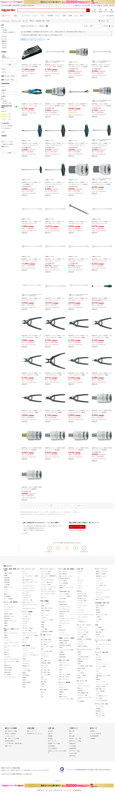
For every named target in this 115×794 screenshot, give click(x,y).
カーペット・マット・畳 (102, 684)
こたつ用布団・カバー (101, 696)
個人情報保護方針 (94, 736)
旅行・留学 (43, 644)
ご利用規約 (92, 738)
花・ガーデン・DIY (16, 20)
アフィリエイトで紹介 (74, 751)
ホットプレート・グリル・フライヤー (11, 646)
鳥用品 (79, 663)
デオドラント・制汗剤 (64, 674)
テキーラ (80, 587)
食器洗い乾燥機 (8, 667)
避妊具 (60, 647)
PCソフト (25, 642)
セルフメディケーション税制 (8, 773)
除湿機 (5, 625)
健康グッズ (62, 694)
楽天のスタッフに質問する (77, 526)
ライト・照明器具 (8, 598)
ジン (79, 576)
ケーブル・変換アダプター (47, 582)
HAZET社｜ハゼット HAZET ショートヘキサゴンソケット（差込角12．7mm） (78, 184)
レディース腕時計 (100, 629)
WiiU (60, 625)
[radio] (2, 27)
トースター (7, 640)
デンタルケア (26, 663)
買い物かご (50, 731)
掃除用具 (98, 610)
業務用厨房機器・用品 (64, 591)
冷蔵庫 (64, 15)
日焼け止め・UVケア (64, 676)
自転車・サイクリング (101, 571)
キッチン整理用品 (63, 583)
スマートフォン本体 (46, 571)
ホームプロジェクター (28, 586)
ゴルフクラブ (99, 578)
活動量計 (25, 677)
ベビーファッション (82, 629)
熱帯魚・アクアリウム (83, 659)
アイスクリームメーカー (10, 677)
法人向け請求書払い (53, 748)
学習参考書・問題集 (46, 663)
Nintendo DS (62, 630)
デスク (97, 671)
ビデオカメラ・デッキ (28, 588)
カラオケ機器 (44, 629)
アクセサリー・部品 (27, 600)
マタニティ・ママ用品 (83, 632)
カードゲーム (81, 610)
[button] (1, 56)
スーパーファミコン (64, 634)
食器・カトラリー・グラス (65, 576)
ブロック (80, 619)
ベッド (97, 661)
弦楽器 (42, 624)
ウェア (97, 587)
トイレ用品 (98, 619)
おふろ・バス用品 (82, 634)
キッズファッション (82, 627)
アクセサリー (44, 617)
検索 (10, 64)
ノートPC (25, 616)
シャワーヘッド (26, 668)
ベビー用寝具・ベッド (83, 636)
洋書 (42, 677)
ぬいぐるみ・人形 (82, 593)
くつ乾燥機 (7, 584)
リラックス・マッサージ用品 (66, 699)
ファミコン (62, 632)
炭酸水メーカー (8, 665)
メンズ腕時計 (99, 627)
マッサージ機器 (26, 670)
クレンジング (62, 667)
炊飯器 (5, 635)
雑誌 (42, 658)
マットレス (98, 657)
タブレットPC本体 (45, 573)
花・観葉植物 (81, 701)
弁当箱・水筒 (62, 585)
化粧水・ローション (64, 665)
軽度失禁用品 (62, 657)
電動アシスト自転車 (101, 573)
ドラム (42, 612)
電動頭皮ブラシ (26, 666)
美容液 (60, 669)
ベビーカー (80, 641)
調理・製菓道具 (63, 573)
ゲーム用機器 (26, 637)
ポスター (43, 686)
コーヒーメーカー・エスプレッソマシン (11, 643)
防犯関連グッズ (99, 708)
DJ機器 (42, 622)
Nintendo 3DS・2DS (64, 611)
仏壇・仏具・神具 (100, 715)
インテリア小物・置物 (101, 700)
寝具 (97, 654)
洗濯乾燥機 (7, 577)
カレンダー (43, 653)
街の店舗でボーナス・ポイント (34, 733)
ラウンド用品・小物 (101, 585)
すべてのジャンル (5, 20)
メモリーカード (26, 597)
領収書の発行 (72, 743)
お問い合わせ (72, 755)
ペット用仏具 (81, 673)
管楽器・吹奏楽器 (45, 610)
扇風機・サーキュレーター (10, 621)
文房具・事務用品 (100, 605)
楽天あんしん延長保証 (10, 733)
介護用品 (61, 652)
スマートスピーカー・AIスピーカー (30, 605)
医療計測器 (62, 654)
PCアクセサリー (27, 619)
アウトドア (98, 594)
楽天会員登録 (110, 15)
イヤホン (42, 15)
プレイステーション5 (64, 606)
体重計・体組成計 (27, 682)
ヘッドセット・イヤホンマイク (48, 587)
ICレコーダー (26, 593)
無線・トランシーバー (28, 602)
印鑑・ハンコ (99, 607)
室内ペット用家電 (82, 675)
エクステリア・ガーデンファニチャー (85, 698)
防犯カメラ (80, 688)
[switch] (16, 106)
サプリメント (62, 685)
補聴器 (24, 673)
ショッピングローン (10, 736)
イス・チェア (99, 673)
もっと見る (25, 533)
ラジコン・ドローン (82, 605)
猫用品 (79, 652)
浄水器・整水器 (8, 670)
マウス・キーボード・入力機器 (30, 635)
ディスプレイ (26, 621)
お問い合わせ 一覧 (57, 790)
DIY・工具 (25, 20)
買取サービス (8, 746)
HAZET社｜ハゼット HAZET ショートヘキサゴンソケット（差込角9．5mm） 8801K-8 (102, 105)
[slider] (1, 58)
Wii (60, 627)
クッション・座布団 (101, 666)
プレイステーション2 (64, 623)
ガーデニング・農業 (82, 695)
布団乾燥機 (7, 582)
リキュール (80, 580)
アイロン (6, 589)
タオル (97, 621)
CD (41, 694)
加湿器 (5, 623)
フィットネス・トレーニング (103, 590)
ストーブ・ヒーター (9, 607)
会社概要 (106, 5)
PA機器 (42, 605)
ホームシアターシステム (28, 590)
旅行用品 (98, 649)
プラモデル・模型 (82, 600)
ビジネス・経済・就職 (46, 651)
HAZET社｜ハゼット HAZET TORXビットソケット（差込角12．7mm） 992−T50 (32, 449)
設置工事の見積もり (10, 741)
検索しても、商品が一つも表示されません (34, 530)
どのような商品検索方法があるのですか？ (34, 528)
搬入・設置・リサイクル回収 (12, 738)
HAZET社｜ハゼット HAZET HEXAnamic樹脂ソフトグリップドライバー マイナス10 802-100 (101, 300)
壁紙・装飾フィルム (101, 689)
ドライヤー (35, 15)
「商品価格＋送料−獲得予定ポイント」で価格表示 (32, 26)
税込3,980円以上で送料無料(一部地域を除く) (23, 5)
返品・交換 (71, 736)
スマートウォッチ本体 (46, 589)
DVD (42, 696)
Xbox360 (61, 616)
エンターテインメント (46, 642)
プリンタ (25, 623)
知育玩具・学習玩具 (82, 596)
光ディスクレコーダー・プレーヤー (30, 582)
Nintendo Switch (63, 604)
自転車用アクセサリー (101, 576)
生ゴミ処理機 (7, 674)
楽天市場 (111, 5)
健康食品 (61, 692)
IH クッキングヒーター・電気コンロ (11, 662)
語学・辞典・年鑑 (45, 670)
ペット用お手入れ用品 (83, 656)
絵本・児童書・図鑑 (46, 639)
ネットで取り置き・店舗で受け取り (13, 743)
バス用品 (98, 617)
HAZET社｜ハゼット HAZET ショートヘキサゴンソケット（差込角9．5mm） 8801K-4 (78, 66)
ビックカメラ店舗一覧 (96, 5)
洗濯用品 (98, 612)
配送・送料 (71, 731)
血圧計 (24, 684)
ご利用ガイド (77, 5)
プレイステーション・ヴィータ (66, 618)
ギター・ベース (44, 615)
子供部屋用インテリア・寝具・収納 (103, 676)
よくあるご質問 (86, 5)
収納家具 (98, 679)
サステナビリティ (67, 790)
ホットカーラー (26, 661)
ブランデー (80, 585)
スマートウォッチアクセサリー (48, 591)
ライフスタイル (44, 656)
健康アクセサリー (63, 696)
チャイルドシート (82, 643)
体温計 (24, 687)
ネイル (60, 672)
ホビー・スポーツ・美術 (47, 646)
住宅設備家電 (7, 596)
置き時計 (98, 634)
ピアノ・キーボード (46, 603)
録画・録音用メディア (28, 580)
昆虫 (79, 670)
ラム (79, 578)
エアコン (57, 15)
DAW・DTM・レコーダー (47, 608)
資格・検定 (43, 681)
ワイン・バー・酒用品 (64, 596)
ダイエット (62, 687)
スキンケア (62, 662)
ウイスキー (80, 571)
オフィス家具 (99, 698)
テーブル (98, 668)
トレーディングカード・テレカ (85, 614)
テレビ (76, 15)
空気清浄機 (50, 15)
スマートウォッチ (100, 636)
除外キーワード (5, 146)
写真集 (42, 684)
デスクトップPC (27, 614)
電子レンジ (83, 15)
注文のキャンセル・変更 (75, 738)
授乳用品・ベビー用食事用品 (85, 639)
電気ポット (7, 652)
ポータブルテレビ (27, 595)
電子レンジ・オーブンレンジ (11, 633)
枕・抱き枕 (98, 659)
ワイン (79, 573)
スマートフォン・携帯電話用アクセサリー (48, 576)
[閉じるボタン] (112, 31)
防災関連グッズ (81, 690)
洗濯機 (70, 15)
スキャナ (25, 626)
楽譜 (42, 649)
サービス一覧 (49, 790)
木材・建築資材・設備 (83, 692)
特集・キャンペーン (32, 731)
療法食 (79, 677)
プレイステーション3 (64, 620)
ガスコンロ (7, 650)
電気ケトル (7, 654)
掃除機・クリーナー (9, 587)
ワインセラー (7, 657)
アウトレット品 (99, 706)
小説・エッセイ (44, 665)
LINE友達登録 (72, 748)
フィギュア (80, 603)
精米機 (5, 637)
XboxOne (61, 613)
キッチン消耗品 (63, 580)
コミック (43, 637)
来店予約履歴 (51, 746)
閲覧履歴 (50, 736)
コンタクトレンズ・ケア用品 (66, 650)
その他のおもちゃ (82, 621)
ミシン (5, 591)
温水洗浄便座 (26, 675)
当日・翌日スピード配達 (11, 731)
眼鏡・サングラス (100, 599)
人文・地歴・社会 (45, 660)
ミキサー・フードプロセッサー (11, 659)
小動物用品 (80, 661)
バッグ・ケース (99, 583)
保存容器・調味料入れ (64, 578)
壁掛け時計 (98, 632)
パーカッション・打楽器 (47, 619)
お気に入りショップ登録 (75, 741)
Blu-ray (42, 692)
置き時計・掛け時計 (101, 686)
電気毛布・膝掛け (8, 614)
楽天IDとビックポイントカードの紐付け (57, 751)
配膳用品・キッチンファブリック (66, 588)
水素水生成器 (7, 672)
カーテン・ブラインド (101, 682)
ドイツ (3, 86)
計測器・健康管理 (63, 689)
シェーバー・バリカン (28, 652)
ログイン (104, 15)
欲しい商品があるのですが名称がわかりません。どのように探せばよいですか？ (43, 526)
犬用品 (79, 654)
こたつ (5, 611)
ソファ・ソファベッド (101, 664)
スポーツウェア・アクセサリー (103, 597)
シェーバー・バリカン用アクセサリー (30, 655)
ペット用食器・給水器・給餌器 (85, 666)
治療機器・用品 (63, 643)
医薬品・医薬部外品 (64, 640)
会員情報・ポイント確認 (54, 743)
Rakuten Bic (8, 10)
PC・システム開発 (45, 674)
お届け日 (3, 96)
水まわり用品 (62, 598)
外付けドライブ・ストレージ (30, 633)
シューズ (98, 580)
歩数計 (24, 680)
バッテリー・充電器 (46, 584)
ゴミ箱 (97, 693)
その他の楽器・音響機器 (47, 631)
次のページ (80, 505)
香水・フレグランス (64, 679)
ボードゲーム (81, 612)
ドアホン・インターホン (83, 685)
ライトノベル (44, 679)
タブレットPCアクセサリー (47, 580)
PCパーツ (25, 640)
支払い (70, 733)
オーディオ (25, 573)
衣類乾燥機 (7, 580)
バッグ (97, 646)
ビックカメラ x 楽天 (6, 5)
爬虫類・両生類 (81, 668)
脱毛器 (24, 659)
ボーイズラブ (44, 667)
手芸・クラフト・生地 (101, 614)
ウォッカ (80, 583)
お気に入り (50, 733)
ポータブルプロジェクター (29, 608)
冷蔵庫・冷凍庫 (8, 573)
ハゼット (3, 72)
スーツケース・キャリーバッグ (103, 644)
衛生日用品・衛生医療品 (65, 645)
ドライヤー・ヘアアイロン (29, 648)
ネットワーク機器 (27, 630)
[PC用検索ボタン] (88, 10)
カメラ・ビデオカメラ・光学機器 (30, 576)
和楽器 (42, 626)
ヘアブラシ (25, 650)
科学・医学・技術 (45, 672)
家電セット (16, 15)
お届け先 (3, 90)
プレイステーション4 (64, 609)
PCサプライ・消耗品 (28, 628)
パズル (79, 607)
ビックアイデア (26, 15)
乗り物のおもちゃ (82, 598)
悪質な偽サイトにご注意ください (24, 773)
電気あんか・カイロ (9, 616)
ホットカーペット (8, 609)
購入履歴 (50, 738)
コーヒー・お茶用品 (64, 594)
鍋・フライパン (63, 571)
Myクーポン (51, 741)
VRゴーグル (44, 597)
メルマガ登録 (72, 746)
